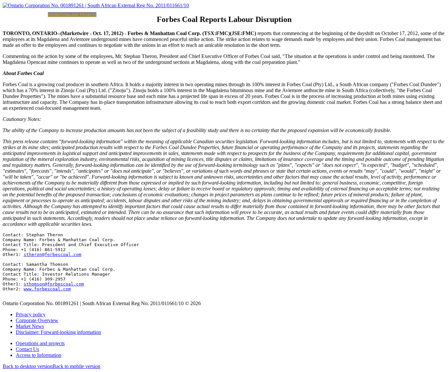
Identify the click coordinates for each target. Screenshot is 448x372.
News (152, 14)
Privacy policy (31, 314)
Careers (123, 14)
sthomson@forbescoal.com (54, 284)
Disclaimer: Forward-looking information (58, 332)
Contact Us (27, 349)
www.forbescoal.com (47, 288)
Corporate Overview (37, 320)
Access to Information (38, 355)
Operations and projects (72, 14)
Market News (30, 326)
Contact (139, 14)
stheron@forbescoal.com (52, 254)
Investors (105, 14)
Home (21, 14)
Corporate (37, 14)
